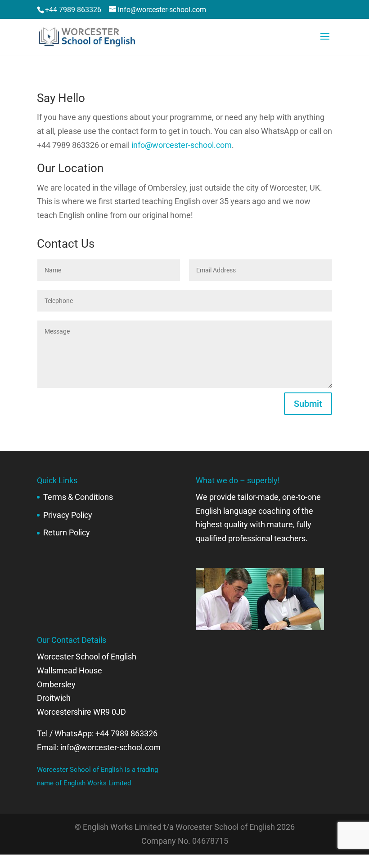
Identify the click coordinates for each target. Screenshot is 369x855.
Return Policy (66, 532)
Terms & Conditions (78, 497)
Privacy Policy (67, 515)
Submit (308, 403)
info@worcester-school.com (181, 145)
